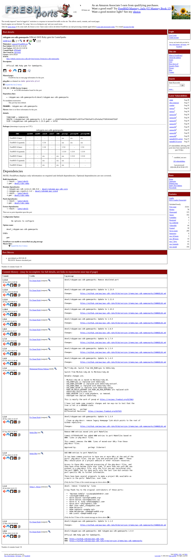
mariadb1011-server (176, 139)
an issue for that (128, 27)
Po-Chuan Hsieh (35, 281)
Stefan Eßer (33, 433)
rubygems (17, 52)
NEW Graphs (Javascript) (177, 200)
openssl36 (172, 127)
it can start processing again (105, 27)
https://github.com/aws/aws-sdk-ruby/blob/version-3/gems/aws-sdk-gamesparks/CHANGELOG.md (123, 293)
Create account (174, 38)
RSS (186, 554)
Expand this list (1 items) (19, 246)
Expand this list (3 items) (13, 85)
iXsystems (183, 44)
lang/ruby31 (22, 181)
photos (137, 11)
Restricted (172, 220)
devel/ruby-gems (21, 183)
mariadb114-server (175, 142)
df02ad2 (17, 50)
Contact (171, 72)
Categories (172, 181)
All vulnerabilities (179, 161)
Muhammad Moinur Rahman (39, 369)
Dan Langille (172, 556)
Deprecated (173, 212)
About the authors (175, 58)
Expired (172, 228)
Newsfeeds (172, 188)
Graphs (171, 198)
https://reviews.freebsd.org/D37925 (105, 411)
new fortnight (173, 244)
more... (171, 89)
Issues (171, 60)
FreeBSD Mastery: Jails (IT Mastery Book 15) (144, 8)
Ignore (171, 215)
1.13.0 (5, 41)
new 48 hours (174, 239)
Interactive (172, 234)
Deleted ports (173, 183)
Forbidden (172, 218)
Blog (170, 70)
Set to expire (173, 231)
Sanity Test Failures (175, 186)
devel (9, 41)
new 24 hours (174, 236)
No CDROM (173, 223)
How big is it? (173, 64)
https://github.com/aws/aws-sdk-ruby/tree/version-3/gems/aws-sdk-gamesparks (32, 59)
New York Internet (174, 44)
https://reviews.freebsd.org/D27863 (116, 399)
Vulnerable (173, 226)
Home (171, 179)
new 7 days (173, 241)
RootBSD (179, 46)
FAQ (170, 62)
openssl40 (172, 133)
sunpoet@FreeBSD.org (20, 44)
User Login (173, 35)
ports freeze (12, 27)
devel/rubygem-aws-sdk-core (55, 189)
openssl (171, 108)
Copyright (158, 556)
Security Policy (174, 66)
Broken (171, 210)
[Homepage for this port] (5, 71)
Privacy (171, 68)
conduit (171, 105)
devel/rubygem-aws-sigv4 (46, 191)
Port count (172, 207)
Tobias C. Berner (35, 487)
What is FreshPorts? (175, 55)
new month (173, 247)
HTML (176, 554)
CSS (180, 554)
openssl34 (172, 115)
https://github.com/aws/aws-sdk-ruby (86, 539)
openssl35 (172, 121)
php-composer (174, 103)
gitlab (171, 100)
